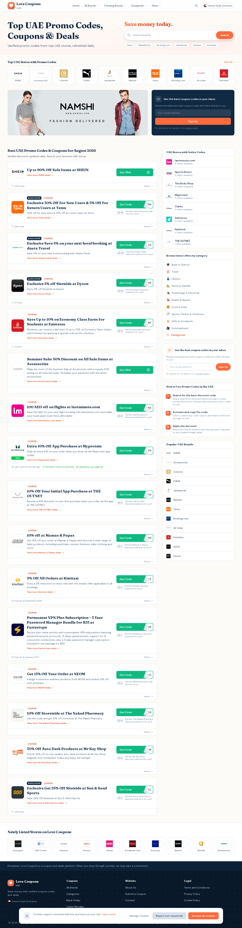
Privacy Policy (192, 894)
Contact (130, 900)
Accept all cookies (203, 915)
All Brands (90, 5)
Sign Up (193, 121)
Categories (137, 5)
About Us (130, 887)
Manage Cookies (139, 915)
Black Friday (73, 900)
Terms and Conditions (197, 887)
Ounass (197, 45)
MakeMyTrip (144, 45)
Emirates (211, 45)
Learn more (108, 914)
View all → (229, 62)
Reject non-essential (169, 915)
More (155, 5)
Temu (129, 45)
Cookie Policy (192, 900)
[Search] (196, 5)
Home (76, 5)
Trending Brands (113, 5)
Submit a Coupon (135, 894)
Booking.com (163, 45)
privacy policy (191, 128)
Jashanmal (181, 45)
